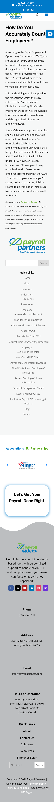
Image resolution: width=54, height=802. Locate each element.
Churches (28, 299)
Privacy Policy (38, 783)
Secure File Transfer (28, 352)
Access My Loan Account (28, 314)
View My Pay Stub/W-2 (28, 336)
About (27, 283)
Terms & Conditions (17, 788)
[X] (18, 588)
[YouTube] (24, 588)
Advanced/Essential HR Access (28, 325)
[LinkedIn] (31, 588)
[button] (50, 34)
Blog (27, 409)
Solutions (27, 289)
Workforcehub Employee (28, 319)
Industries (27, 294)
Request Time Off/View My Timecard (28, 342)
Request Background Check (28, 388)
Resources (27, 304)
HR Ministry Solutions (29, 202)
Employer (27, 347)
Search (43, 263)
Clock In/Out (28, 330)
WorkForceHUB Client (28, 357)
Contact (27, 414)
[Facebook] (11, 588)
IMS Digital (27, 792)
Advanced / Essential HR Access (28, 362)
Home (27, 278)
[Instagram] (38, 588)
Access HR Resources (28, 393)
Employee (27, 310)
